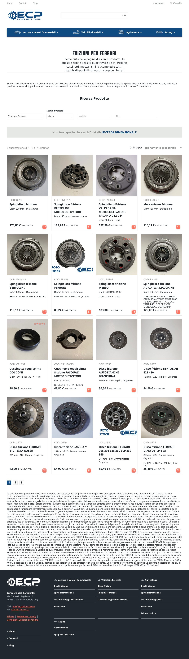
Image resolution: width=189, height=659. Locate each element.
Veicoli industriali (91, 32)
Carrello (177, 3)
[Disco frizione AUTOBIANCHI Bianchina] (116, 339)
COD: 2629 (60, 442)
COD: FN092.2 (18, 279)
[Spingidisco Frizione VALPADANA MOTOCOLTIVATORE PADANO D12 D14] (116, 175)
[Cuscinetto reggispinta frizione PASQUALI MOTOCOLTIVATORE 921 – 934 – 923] (72, 339)
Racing (168, 32)
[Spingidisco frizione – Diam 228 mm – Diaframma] (27, 175)
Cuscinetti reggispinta (152, 599)
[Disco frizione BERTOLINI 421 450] (161, 339)
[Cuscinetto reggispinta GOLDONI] (27, 339)
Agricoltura (133, 32)
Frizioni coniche (148, 613)
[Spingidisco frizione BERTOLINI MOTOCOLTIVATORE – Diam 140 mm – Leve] (72, 175)
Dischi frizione (61, 586)
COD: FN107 (106, 279)
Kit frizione (59, 606)
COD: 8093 (16, 200)
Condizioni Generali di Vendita (22, 619)
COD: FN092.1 (151, 200)
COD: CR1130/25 (64, 364)
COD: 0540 (105, 442)
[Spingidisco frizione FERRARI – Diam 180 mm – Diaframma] (161, 175)
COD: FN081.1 (62, 200)
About (10, 3)
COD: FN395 (150, 279)
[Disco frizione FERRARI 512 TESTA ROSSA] (27, 417)
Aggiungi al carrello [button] (44, 225)
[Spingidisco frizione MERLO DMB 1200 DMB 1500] (116, 254)
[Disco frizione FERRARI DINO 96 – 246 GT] (161, 417)
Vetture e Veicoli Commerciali (39, 32)
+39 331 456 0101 (20, 609)
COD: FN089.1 (107, 200)
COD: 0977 (149, 364)
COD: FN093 (61, 279)
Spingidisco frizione (107, 592)
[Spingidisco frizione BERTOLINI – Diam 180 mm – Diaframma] (27, 254)
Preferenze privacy (26, 616)
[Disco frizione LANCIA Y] (72, 417)
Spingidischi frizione (64, 592)
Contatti (23, 3)
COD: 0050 (105, 364)
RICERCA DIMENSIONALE (119, 132)
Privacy (10, 616)
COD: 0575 (149, 442)
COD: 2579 (16, 442)
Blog (35, 3)
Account (159, 3)
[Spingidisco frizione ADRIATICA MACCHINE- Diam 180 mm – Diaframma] (161, 254)
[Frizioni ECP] (25, 20)
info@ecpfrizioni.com (24, 606)
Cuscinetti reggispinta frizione (68, 599)
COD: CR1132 (17, 364)
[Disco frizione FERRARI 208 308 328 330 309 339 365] (116, 417)
